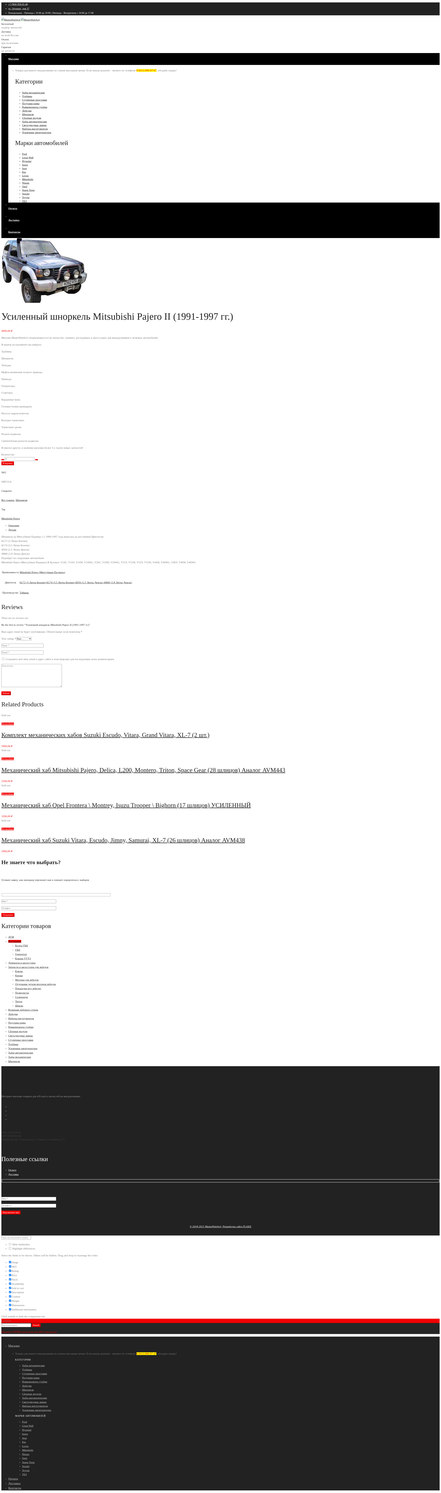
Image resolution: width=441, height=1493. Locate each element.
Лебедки (13, 1014)
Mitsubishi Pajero (10, 518)
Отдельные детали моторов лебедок (35, 984)
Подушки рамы (17, 1022)
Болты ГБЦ (21, 945)
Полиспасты (22, 992)
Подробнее (7, 724)
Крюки (19, 975)
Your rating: (8, 638)
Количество (7, 454)
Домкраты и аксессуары (21, 962)
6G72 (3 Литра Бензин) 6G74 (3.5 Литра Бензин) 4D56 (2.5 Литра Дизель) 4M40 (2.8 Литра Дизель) (76, 582)
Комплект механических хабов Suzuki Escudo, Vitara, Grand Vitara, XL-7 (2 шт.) (105, 735)
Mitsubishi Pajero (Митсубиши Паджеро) (42, 572)
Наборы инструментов (21, 1018)
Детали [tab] (12, 529)
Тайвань (24, 592)
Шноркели (21, 500)
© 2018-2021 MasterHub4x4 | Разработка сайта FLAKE (220, 1226)
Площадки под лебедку (28, 988)
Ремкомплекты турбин (20, 1027)
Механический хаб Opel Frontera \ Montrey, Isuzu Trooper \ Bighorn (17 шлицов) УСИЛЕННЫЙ (126, 805)
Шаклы (19, 1005)
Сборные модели (17, 1031)
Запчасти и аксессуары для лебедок (28, 967)
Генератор (21, 954)
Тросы (18, 1001)
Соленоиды (21, 997)
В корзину (8, 463)
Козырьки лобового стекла (23, 1009)
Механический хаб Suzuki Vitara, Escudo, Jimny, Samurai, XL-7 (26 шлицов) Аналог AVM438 (123, 840)
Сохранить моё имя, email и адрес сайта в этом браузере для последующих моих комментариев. (60, 659)
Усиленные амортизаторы (22, 1048)
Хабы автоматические (20, 1052)
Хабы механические (19, 1057)
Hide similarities (21, 1244)
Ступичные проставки (20, 1040)
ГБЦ (17, 950)
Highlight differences (23, 1248)
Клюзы (19, 971)
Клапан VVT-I (23, 958)
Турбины (13, 1044)
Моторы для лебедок (27, 980)
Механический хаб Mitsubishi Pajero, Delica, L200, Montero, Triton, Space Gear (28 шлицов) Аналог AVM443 (143, 770)
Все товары (7, 500)
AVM (11, 937)
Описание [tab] (13, 525)
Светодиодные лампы (20, 1035)
